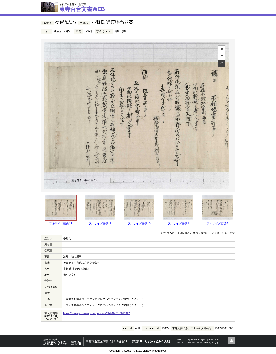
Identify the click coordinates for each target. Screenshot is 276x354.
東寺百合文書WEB (82, 7)
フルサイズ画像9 (178, 223)
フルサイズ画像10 (139, 223)
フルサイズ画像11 (99, 223)
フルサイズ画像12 (60, 223)
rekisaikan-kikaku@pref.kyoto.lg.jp (202, 342)
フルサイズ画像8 (217, 223)
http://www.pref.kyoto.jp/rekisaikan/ (203, 339)
